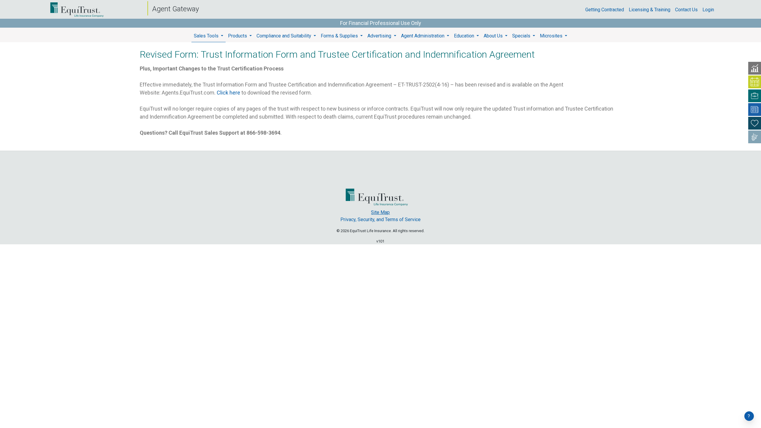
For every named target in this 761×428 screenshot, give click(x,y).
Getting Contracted (607, 9)
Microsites (552, 36)
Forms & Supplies (340, 36)
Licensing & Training (652, 9)
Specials (522, 36)
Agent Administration (423, 36)
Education (464, 36)
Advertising (379, 36)
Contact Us (688, 9)
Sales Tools (207, 36)
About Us (494, 36)
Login (710, 9)
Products (238, 36)
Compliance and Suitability (284, 36)
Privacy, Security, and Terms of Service (380, 219)
